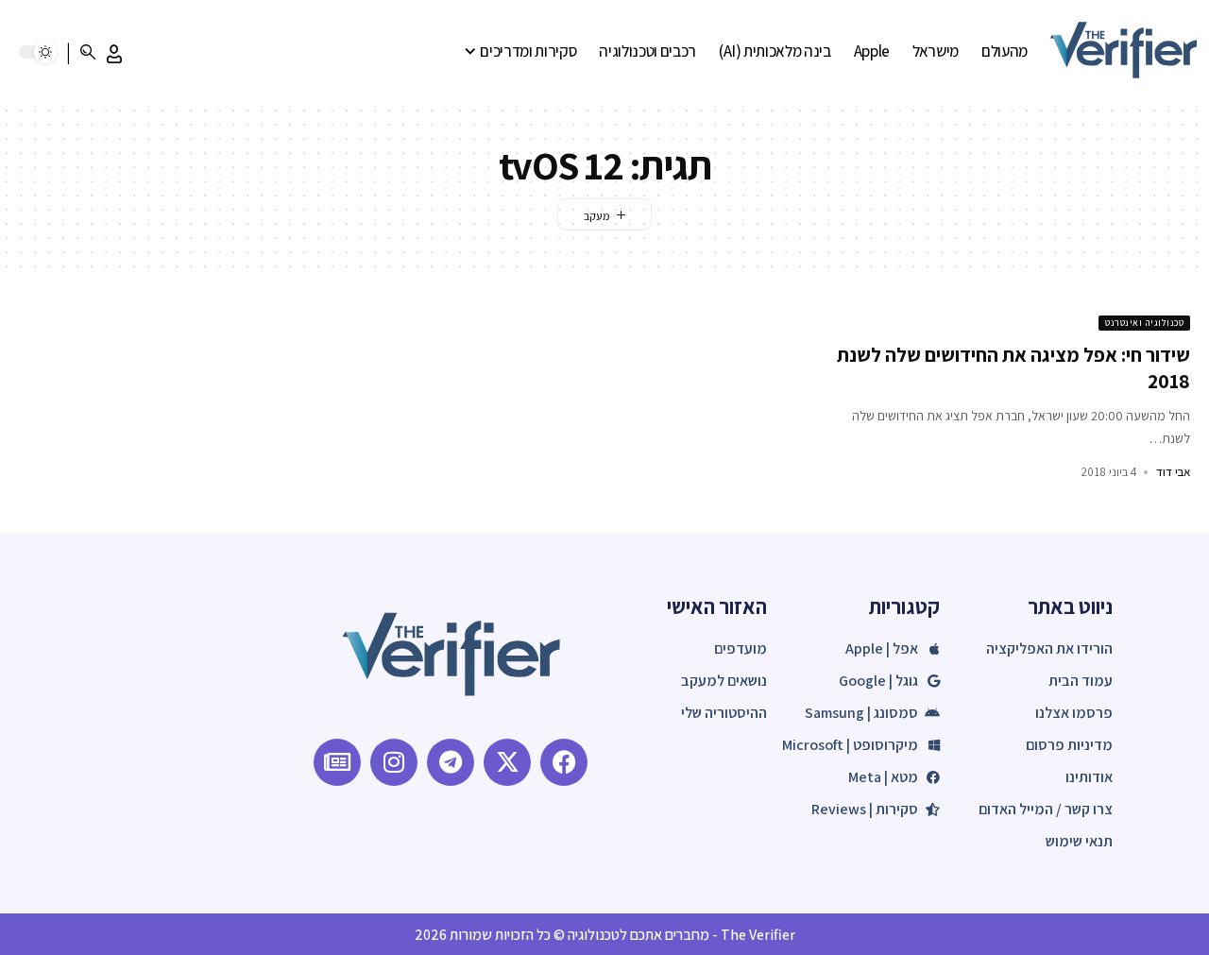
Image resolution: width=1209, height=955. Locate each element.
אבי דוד (1173, 472)
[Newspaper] (337, 762)
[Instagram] (393, 762)
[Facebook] (563, 762)
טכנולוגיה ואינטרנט (1144, 322)
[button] (114, 53)
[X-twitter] (507, 762)
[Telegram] (450, 762)
